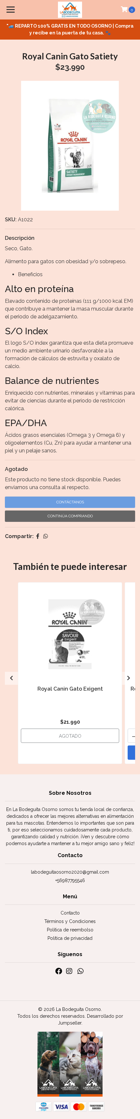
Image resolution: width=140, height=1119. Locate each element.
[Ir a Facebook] (58, 972)
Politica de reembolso (70, 929)
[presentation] (11, 678)
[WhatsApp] (80, 972)
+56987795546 (70, 880)
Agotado (16, 469)
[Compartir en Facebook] (37, 536)
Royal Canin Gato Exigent (70, 689)
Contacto (70, 913)
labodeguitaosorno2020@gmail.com (70, 872)
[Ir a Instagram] (69, 972)
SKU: (11, 219)
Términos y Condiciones (70, 921)
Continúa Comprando (70, 516)
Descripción (20, 238)
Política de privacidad (70, 938)
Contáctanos (70, 502)
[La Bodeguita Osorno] (70, 9)
